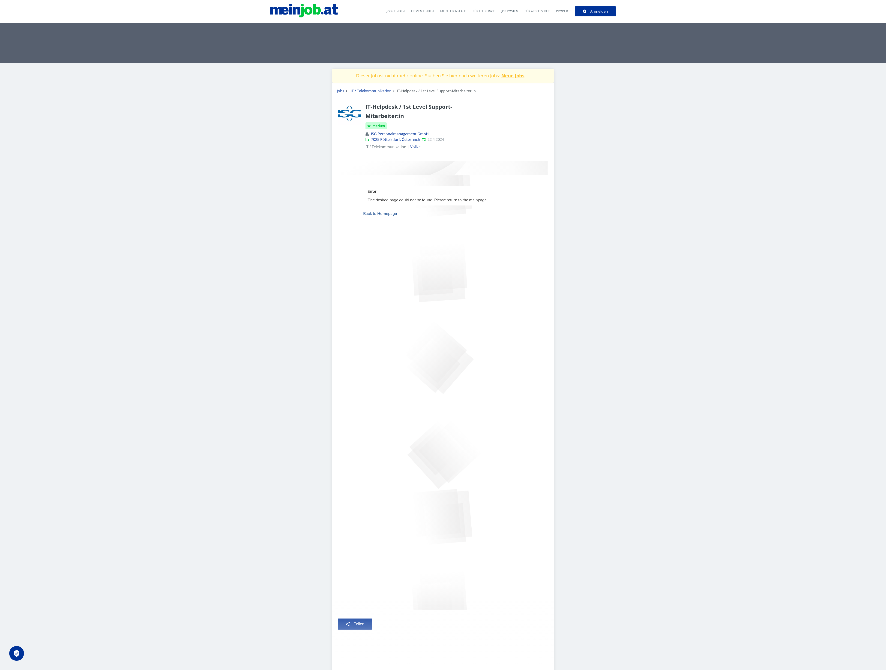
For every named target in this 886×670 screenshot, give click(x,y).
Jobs (340, 91)
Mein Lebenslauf (453, 11)
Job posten (509, 11)
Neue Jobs (512, 75)
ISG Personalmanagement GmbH (400, 133)
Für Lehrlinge (484, 11)
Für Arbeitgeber (537, 11)
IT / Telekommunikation (371, 91)
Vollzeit (416, 146)
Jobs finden (396, 11)
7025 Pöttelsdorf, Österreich (395, 139)
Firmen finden (422, 11)
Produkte (563, 11)
